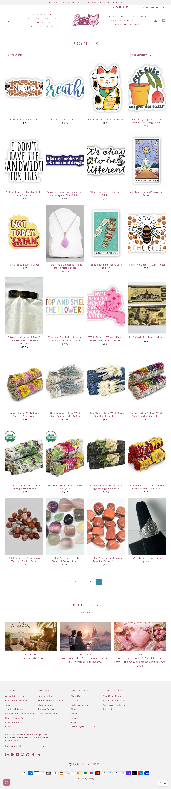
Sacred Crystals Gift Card (83, 726)
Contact (74, 718)
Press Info (108, 709)
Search (140, 24)
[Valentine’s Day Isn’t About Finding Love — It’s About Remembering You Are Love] (140, 636)
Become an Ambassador (115, 700)
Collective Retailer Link (115, 705)
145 (90, 581)
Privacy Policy (45, 696)
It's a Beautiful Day (31, 658)
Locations (75, 700)
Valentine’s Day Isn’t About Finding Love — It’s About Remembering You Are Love (139, 661)
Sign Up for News (112, 696)
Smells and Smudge (42, 26)
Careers (74, 713)
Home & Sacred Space (126, 20)
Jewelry (42, 22)
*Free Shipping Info (47, 713)
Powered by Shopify (85, 779)
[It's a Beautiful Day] (31, 636)
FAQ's (74, 722)
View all (85, 612)
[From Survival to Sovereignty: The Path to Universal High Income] (85, 636)
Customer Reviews (80, 705)
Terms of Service (46, 709)
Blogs (73, 709)
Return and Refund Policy (50, 700)
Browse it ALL (119, 24)
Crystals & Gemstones (42, 18)
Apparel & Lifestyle (43, 14)
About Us (75, 696)
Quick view (24, 113)
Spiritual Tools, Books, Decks (126, 16)
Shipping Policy (45, 705)
